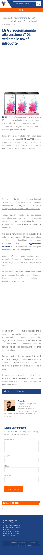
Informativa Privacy (16, 545)
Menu (21, 10)
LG (3, 508)
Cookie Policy (29, 545)
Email (7, 466)
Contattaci (22, 542)
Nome (7, 456)
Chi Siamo (32, 542)
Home (3, 4)
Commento (9, 439)
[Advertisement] (21, 69)
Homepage (14, 542)
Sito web (7, 476)
